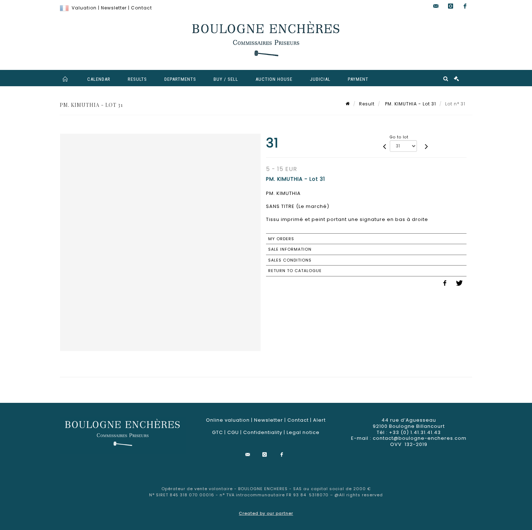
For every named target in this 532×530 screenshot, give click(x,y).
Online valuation (228, 420)
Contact (141, 8)
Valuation (84, 8)
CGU (233, 432)
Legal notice (303, 432)
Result (367, 104)
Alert (319, 420)
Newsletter (114, 8)
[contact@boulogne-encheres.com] (436, 6)
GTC (217, 432)
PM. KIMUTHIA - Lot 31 (410, 104)
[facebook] (465, 6)
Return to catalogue (295, 271)
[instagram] (450, 6)
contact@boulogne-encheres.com (419, 438)
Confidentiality (262, 432)
